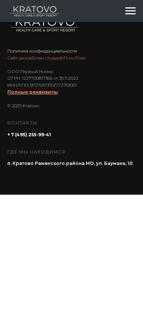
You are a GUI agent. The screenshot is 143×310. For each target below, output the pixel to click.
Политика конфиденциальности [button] (42, 51)
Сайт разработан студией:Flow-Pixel (46, 58)
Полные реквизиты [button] (32, 92)
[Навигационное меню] (130, 11)
